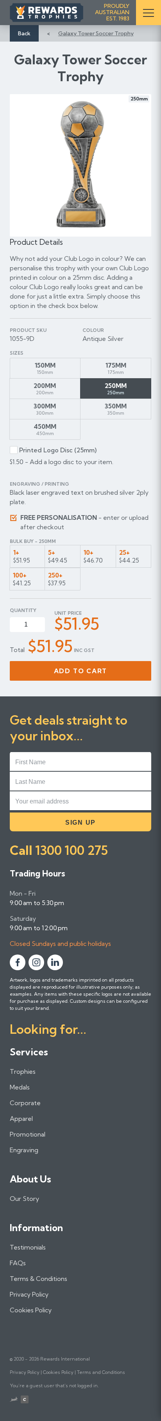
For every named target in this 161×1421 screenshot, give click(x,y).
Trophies (23, 1071)
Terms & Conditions (38, 1279)
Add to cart (80, 671)
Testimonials (28, 1247)
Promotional (27, 1134)
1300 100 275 (71, 850)
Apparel (21, 1118)
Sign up (80, 822)
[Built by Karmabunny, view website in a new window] (13, 1400)
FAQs (18, 1263)
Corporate (25, 1103)
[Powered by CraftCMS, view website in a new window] (24, 1400)
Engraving (24, 1150)
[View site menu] (148, 12)
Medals (20, 1087)
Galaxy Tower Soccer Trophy (96, 33)
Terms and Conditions (101, 1372)
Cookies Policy (31, 1310)
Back (24, 33)
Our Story (24, 1198)
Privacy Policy (29, 1294)
